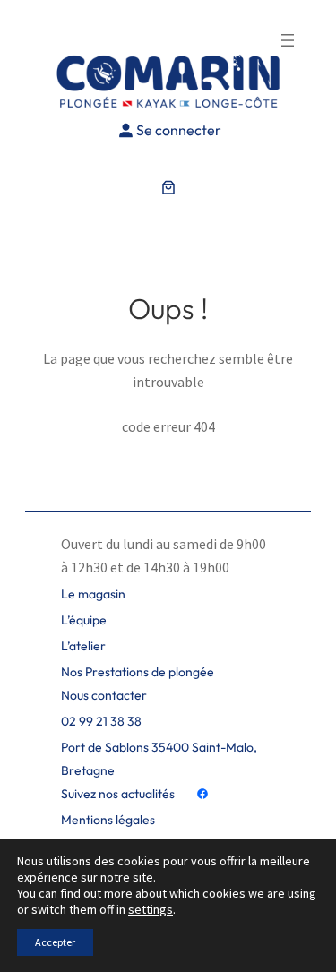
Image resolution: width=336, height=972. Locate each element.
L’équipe (84, 620)
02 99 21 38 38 (101, 721)
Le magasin (93, 594)
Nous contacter (104, 695)
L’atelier (83, 646)
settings (150, 909)
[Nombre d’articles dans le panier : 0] (168, 187)
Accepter (55, 942)
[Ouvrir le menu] (287, 40)
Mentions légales (108, 820)
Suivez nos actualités (118, 794)
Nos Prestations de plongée (137, 672)
